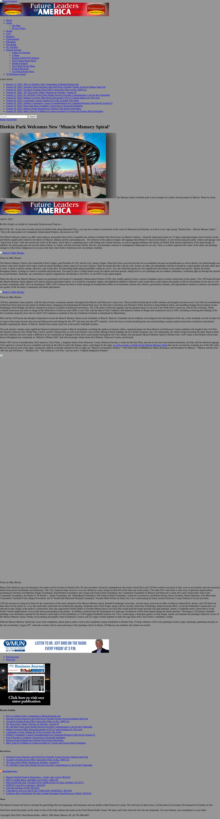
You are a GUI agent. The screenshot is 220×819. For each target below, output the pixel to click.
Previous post (12, 657)
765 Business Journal (16, 74)
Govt (8, 33)
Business (10, 36)
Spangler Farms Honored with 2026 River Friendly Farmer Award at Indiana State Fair (47, 718)
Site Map (16, 25)
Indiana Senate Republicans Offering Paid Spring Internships (34, 740)
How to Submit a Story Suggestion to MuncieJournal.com (33, 716)
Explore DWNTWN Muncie (25, 58)
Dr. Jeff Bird (12, 47)
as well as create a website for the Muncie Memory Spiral (140, 345)
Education (11, 42)
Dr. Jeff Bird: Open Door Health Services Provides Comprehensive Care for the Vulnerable (49, 726)
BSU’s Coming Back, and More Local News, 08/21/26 (32, 780)
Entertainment (12, 39)
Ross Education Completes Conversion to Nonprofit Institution (35, 737)
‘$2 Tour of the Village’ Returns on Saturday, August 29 (32, 724)
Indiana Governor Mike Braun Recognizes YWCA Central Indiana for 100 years (44, 729)
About (9, 23)
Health (9, 31)
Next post (10, 659)
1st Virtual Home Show (23, 71)
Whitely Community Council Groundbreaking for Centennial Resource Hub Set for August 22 (50, 735)
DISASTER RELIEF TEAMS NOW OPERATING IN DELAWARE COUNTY (45, 782)
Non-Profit (11, 44)
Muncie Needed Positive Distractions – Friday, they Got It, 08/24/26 (38, 777)
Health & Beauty (20, 63)
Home (9, 20)
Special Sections (13, 50)
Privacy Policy (19, 28)
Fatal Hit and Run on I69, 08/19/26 (22, 788)
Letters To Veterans (21, 52)
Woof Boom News (10, 771)
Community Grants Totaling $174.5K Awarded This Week (33, 732)
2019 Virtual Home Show (24, 60)
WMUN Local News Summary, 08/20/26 (25, 785)
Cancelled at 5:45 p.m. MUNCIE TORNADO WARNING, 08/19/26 (39, 790)
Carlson (15, 55)
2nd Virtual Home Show (23, 66)
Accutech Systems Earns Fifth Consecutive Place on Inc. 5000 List (37, 721)
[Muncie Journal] (110, 1)
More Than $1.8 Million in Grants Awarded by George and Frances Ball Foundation (46, 743)
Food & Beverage (20, 68)
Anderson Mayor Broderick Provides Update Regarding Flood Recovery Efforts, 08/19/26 (48, 793)
